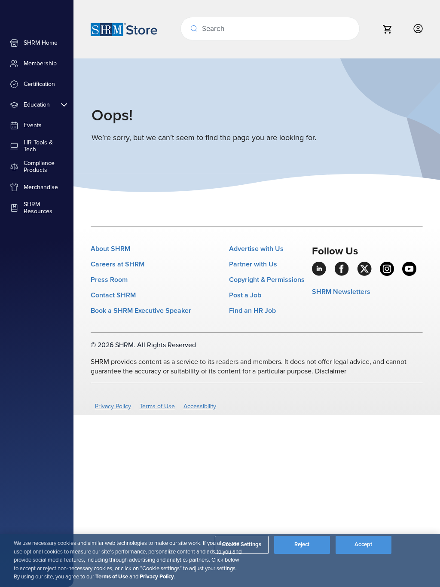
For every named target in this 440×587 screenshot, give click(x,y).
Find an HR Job (252, 310)
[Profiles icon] (418, 29)
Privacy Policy (113, 406)
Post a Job (245, 295)
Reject (302, 544)
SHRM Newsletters (341, 291)
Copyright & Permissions (267, 279)
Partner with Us (253, 264)
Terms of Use (157, 406)
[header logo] (124, 29)
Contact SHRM (113, 295)
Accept (363, 544)
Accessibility (199, 406)
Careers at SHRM (117, 264)
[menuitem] (36, 43)
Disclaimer (330, 371)
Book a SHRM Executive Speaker (141, 310)
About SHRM (110, 249)
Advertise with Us (256, 249)
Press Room (109, 279)
